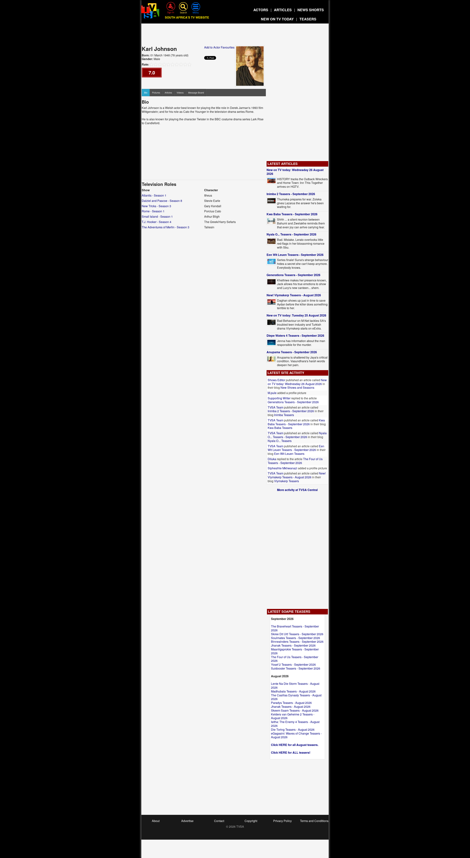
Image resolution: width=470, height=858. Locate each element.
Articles (168, 92)
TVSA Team (275, 407)
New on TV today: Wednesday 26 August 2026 (295, 172)
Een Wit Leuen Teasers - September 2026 (295, 255)
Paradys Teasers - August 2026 (291, 703)
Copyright (251, 821)
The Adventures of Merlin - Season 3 (165, 227)
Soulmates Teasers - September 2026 (295, 638)
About (156, 821)
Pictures (156, 92)
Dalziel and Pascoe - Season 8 (162, 201)
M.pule (272, 393)
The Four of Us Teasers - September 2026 (295, 461)
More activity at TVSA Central (297, 490)
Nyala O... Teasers (280, 441)
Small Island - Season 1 (157, 216)
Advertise (187, 821)
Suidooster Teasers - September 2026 (295, 668)
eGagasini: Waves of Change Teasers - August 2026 (296, 735)
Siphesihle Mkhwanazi (283, 468)
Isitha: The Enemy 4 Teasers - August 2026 (295, 724)
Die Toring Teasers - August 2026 (292, 729)
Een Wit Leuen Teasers (289, 454)
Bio (145, 92)
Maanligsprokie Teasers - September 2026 (295, 651)
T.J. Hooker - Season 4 (156, 222)
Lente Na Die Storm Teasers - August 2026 (295, 685)
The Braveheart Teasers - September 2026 (295, 628)
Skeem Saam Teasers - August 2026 (295, 710)
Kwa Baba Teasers (280, 428)
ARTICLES (283, 9)
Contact (219, 821)
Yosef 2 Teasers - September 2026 (293, 664)
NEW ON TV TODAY (277, 19)
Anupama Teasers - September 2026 (292, 352)
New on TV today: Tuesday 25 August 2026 (296, 315)
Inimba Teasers (284, 415)
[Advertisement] (235, 35)
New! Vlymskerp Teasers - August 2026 (294, 295)
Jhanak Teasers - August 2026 (290, 706)
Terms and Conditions (314, 821)
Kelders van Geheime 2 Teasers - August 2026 (292, 716)
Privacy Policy (282, 821)
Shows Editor (276, 380)
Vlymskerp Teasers (286, 481)
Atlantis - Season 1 (154, 195)
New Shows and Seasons (297, 387)
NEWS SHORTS (310, 9)
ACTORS (260, 9)
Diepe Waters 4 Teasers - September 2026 (295, 335)
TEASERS (307, 19)
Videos (180, 92)
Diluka (272, 459)
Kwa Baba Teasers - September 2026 (292, 214)
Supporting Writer (279, 398)
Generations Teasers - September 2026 (293, 275)
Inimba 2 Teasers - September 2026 (291, 194)
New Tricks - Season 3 (156, 206)
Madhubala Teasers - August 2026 (293, 691)
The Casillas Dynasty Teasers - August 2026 (296, 697)
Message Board (196, 92)
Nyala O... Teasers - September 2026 (291, 234)
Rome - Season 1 (153, 211)
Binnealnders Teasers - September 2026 (297, 641)
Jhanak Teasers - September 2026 (293, 645)
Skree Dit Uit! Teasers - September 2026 (297, 634)
